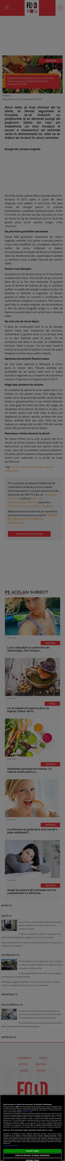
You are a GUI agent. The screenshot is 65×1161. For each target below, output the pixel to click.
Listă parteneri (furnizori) (10, 1145)
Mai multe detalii (27, 1111)
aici (26, 1122)
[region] (32, 1128)
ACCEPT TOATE (32, 1151)
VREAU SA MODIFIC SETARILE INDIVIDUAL (32, 1155)
